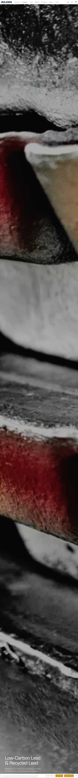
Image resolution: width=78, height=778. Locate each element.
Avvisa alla (59, 775)
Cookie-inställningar (50, 775)
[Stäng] (76, 775)
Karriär (31, 2)
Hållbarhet (37, 2)
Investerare (44, 2)
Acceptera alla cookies (69, 775)
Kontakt (57, 2)
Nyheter (50, 2)
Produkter (24, 2)
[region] (39, 776)
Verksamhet (17, 2)
